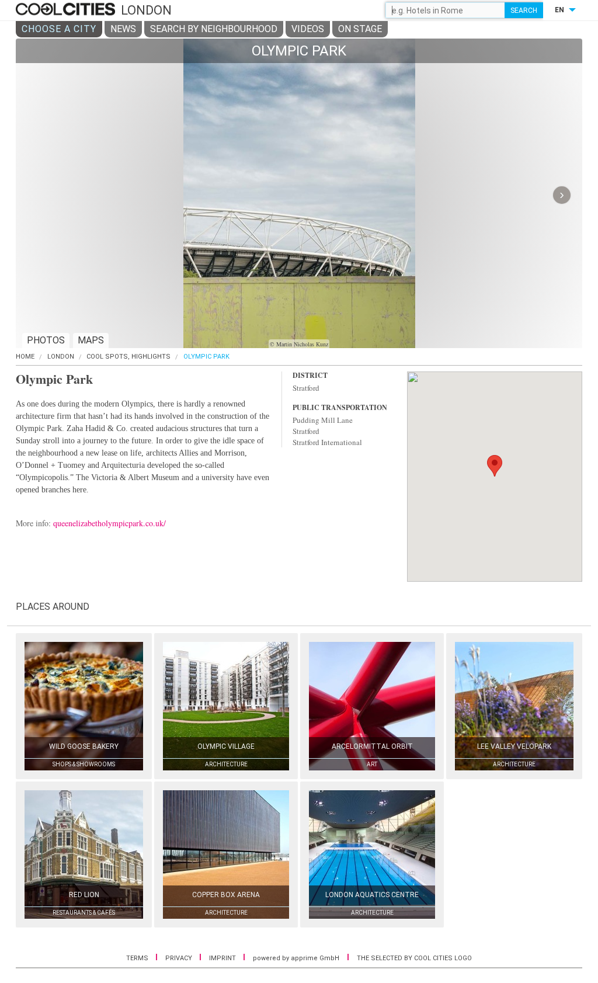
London (60, 356)
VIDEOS (307, 28)
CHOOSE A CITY (59, 28)
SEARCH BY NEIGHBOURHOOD (213, 28)
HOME (25, 356)
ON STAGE (360, 28)
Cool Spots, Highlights (128, 356)
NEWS (123, 28)
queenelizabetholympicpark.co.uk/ (109, 523)
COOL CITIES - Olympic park (67, 10)
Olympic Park (206, 356)
